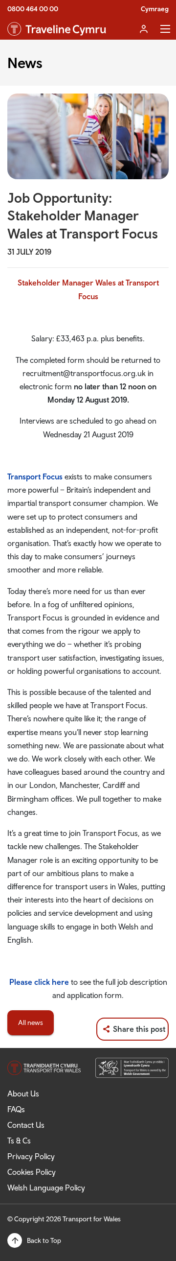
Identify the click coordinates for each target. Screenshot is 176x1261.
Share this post (139, 1028)
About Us (23, 1093)
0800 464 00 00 (32, 9)
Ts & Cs (19, 1140)
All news (30, 1022)
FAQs (16, 1109)
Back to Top (44, 1240)
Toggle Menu (165, 29)
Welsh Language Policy (46, 1187)
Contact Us (25, 1124)
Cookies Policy (31, 1171)
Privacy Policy (31, 1156)
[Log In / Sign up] (143, 29)
